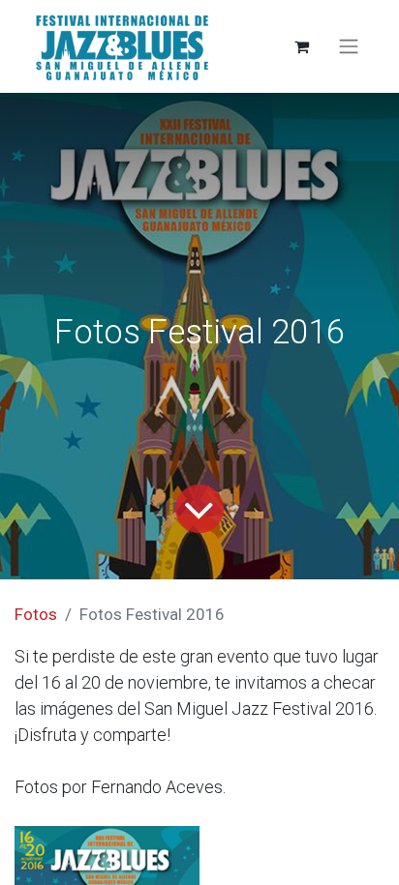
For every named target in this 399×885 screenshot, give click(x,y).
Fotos (36, 614)
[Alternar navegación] (348, 47)
